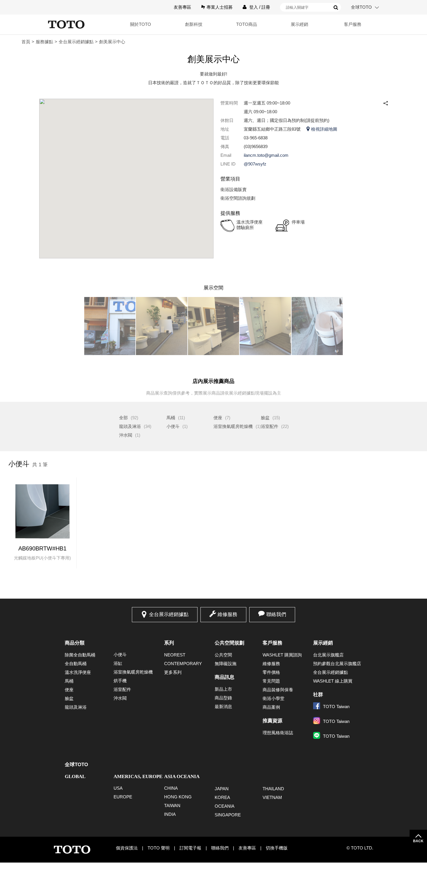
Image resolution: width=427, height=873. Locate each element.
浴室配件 (269, 426)
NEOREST (174, 654)
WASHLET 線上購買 (332, 680)
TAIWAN (172, 805)
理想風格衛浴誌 (278, 732)
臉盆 (265, 417)
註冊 (265, 7)
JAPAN (222, 788)
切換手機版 (277, 847)
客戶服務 (272, 643)
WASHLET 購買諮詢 (282, 654)
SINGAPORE (228, 814)
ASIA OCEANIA (182, 776)
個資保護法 (127, 847)
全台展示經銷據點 (76, 41)
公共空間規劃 (229, 643)
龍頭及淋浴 (130, 426)
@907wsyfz (255, 163)
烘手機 (120, 680)
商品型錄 (223, 697)
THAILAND (273, 788)
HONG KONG (178, 796)
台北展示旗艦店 (328, 654)
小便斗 (173, 426)
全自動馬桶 (76, 663)
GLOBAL (75, 776)
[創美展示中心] (109, 326)
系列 (169, 643)
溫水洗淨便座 (78, 672)
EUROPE (123, 796)
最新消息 (223, 706)
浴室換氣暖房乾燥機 (233, 426)
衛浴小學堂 (273, 698)
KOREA (222, 797)
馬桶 (170, 417)
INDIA (170, 814)
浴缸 (118, 663)
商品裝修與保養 (278, 689)
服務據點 (44, 41)
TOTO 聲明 (159, 847)
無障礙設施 (225, 663)
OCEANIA (224, 806)
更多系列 (173, 672)
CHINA (171, 788)
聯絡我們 (276, 614)
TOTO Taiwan (336, 706)
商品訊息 (224, 677)
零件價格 (271, 672)
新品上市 (223, 689)
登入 (253, 7)
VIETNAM (272, 797)
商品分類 (75, 643)
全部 (123, 417)
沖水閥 (125, 435)
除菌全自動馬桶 (80, 654)
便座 (218, 417)
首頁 (25, 41)
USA (118, 788)
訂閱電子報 (190, 847)
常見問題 (271, 680)
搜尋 (335, 7)
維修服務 (227, 614)
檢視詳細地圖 (324, 129)
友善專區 (182, 7)
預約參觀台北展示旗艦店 (337, 663)
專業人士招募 (220, 7)
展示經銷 (323, 643)
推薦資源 (272, 720)
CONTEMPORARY (183, 663)
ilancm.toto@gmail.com (266, 155)
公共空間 (223, 654)
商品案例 (271, 707)
